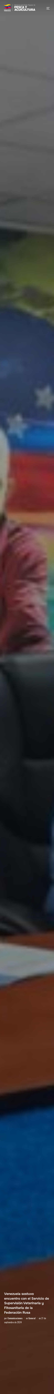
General (31, 1318)
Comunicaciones (15, 1318)
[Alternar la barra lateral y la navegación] (49, 8)
